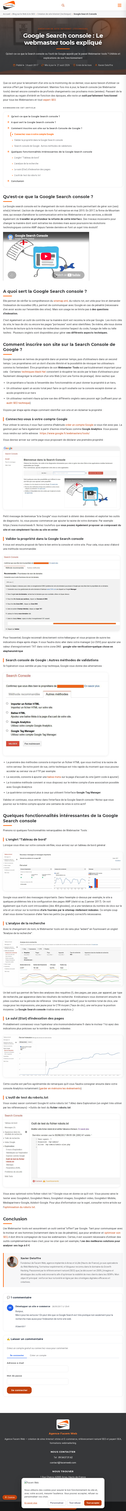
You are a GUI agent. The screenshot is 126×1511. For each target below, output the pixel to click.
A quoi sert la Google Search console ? (33, 122)
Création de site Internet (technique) (54, 14)
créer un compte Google (79, 424)
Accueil (6, 14)
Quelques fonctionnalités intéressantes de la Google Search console (51, 151)
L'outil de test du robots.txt (27, 175)
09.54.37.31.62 (65, 1457)
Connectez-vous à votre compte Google (34, 134)
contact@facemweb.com (63, 1462)
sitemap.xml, (61, 300)
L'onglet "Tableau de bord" (26, 157)
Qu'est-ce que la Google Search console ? (35, 116)
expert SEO (49, 99)
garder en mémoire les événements (60, 1088)
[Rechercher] (63, 5)
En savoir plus (30, 1503)
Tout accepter (93, 1503)
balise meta (54, 776)
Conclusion (17, 181)
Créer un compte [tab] (38, 1355)
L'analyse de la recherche (26, 163)
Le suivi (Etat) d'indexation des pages (32, 169)
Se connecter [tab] (17, 1355)
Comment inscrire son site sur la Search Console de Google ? (46, 128)
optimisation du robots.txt (19, 1207)
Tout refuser (75, 1503)
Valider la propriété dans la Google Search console (38, 140)
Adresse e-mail (15, 1363)
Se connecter (19, 1390)
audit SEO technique (18, 402)
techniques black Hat (34, 371)
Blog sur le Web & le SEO (23, 14)
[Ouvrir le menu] (119, 5)
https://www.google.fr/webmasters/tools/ (65, 433)
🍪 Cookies (10, 1497)
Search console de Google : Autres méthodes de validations (43, 146)
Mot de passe (14, 1375)
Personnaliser (56, 1503)
